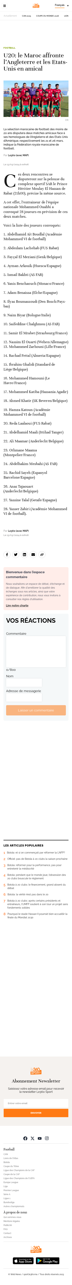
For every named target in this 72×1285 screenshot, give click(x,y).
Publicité (7, 1225)
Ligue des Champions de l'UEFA (19, 1178)
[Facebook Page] (25, 1138)
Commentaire (16, 633)
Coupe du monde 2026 (47, 16)
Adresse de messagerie (23, 691)
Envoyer (36, 1113)
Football (9, 48)
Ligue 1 (6, 1198)
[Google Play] (47, 1260)
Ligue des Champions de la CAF (19, 1170)
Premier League (11, 1190)
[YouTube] (40, 1138)
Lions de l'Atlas (10, 1158)
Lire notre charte (17, 605)
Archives (7, 1237)
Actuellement (10, 16)
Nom (9, 676)
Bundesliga (9, 1202)
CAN (5, 1154)
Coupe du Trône (11, 1166)
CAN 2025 (26, 16)
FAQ (5, 1229)
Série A (6, 1194)
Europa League (10, 1182)
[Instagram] (47, 1138)
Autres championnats (13, 1206)
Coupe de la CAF (11, 1174)
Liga (5, 1186)
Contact (7, 1233)
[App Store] (23, 1260)
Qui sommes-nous (12, 1217)
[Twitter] (32, 1138)
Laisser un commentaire (36, 710)
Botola (6, 1162)
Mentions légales (11, 1221)
